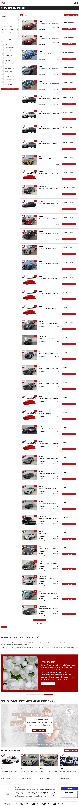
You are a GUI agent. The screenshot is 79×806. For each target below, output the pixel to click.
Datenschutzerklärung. (40, 799)
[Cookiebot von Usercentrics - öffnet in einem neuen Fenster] (7, 804)
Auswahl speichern (69, 792)
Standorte (39, 3)
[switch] (33, 804)
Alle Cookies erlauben (69, 788)
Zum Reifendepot (46, 682)
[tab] (30, 694)
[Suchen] (74, 3)
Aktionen (50, 3)
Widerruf (69, 795)
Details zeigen (61, 803)
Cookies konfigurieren (39, 730)
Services (27, 3)
